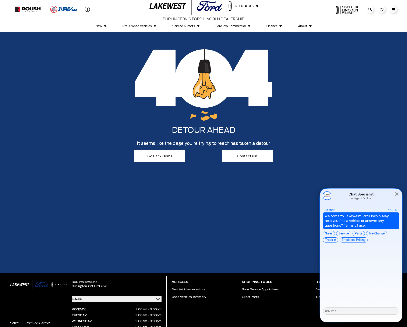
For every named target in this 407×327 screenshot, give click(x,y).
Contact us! (247, 156)
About (302, 26)
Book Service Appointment (261, 289)
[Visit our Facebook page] (85, 9)
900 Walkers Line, (85, 282)
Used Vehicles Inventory (189, 297)
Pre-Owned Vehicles (137, 26)
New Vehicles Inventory (188, 289)
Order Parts (250, 297)
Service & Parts (183, 26)
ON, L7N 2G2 (97, 286)
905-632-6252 (38, 323)
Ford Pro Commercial (231, 26)
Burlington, (80, 286)
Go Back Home (160, 156)
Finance (271, 26)
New (99, 26)
